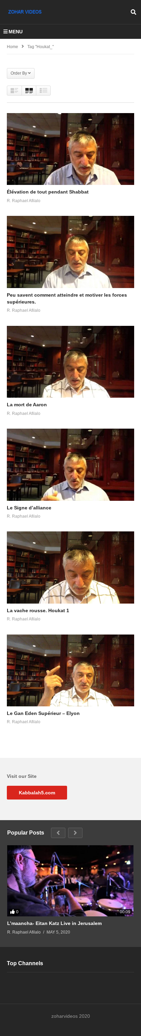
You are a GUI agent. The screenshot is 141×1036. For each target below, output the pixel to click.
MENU (16, 31)
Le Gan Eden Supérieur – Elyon (43, 713)
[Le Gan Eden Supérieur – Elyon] (70, 670)
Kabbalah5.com (37, 792)
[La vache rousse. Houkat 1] (70, 567)
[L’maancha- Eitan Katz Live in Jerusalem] (70, 881)
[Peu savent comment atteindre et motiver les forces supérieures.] (70, 252)
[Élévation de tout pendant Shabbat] (70, 149)
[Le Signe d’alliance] (70, 464)
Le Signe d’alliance (29, 507)
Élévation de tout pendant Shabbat (48, 192)
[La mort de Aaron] (70, 362)
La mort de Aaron (27, 404)
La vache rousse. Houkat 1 (38, 610)
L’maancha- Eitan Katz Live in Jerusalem (54, 923)
